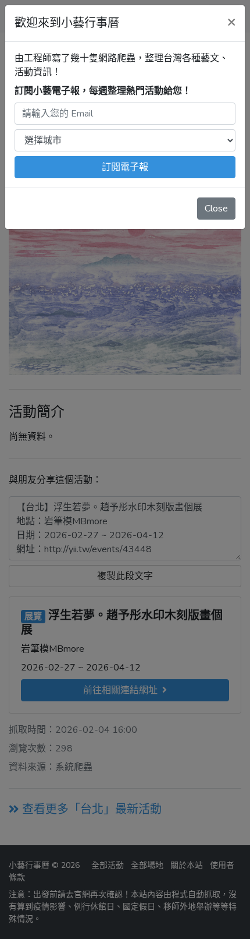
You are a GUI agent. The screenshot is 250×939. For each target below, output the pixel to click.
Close (216, 208)
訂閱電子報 (125, 167)
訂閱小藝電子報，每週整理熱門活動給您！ (103, 90)
